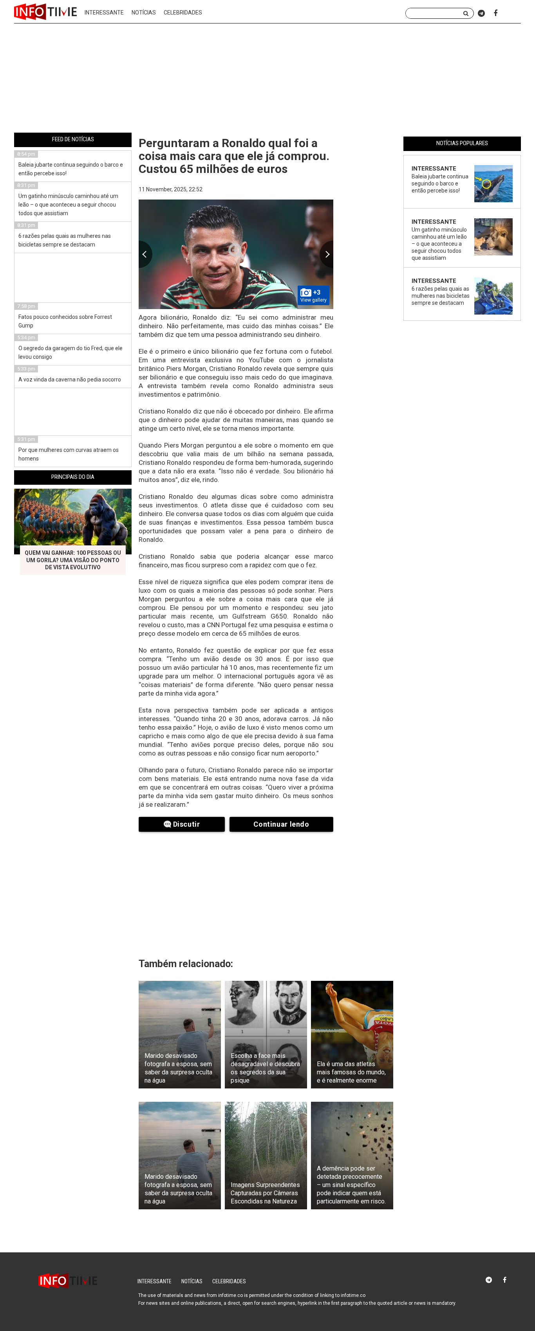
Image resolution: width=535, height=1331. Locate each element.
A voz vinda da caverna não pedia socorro (69, 379)
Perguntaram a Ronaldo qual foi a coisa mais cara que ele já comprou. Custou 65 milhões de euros (234, 156)
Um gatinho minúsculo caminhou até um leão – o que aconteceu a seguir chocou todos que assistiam (68, 204)
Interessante (104, 12)
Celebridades (183, 12)
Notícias (144, 12)
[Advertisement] (267, 79)
